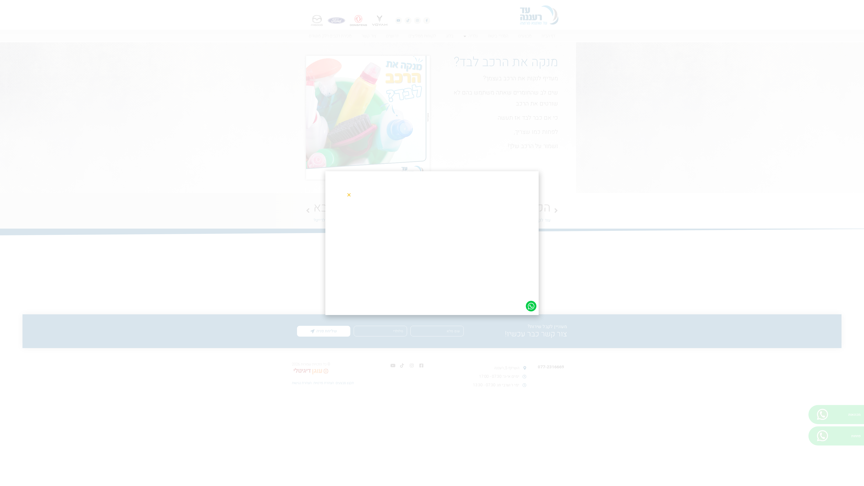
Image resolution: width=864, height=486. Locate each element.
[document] (432, 243)
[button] (349, 195)
